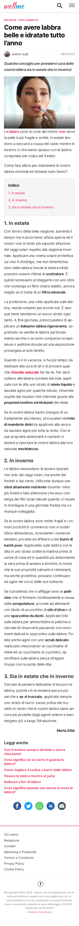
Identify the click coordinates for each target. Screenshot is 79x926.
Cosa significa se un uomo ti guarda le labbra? (34, 762)
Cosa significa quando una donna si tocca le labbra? (38, 790)
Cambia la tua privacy (39, 911)
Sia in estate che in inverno (32, 207)
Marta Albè (20, 54)
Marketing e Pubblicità (20, 852)
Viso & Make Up (28, 20)
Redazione (11, 840)
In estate (18, 193)
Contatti (9, 846)
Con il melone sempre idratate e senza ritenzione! (34, 752)
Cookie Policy (14, 869)
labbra (14, 131)
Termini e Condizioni (19, 858)
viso (62, 131)
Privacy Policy (14, 863)
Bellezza (10, 20)
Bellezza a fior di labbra (22, 782)
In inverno (19, 200)
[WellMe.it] (14, 5)
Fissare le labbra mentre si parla (29, 776)
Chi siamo (11, 834)
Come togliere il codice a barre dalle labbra (38, 770)
